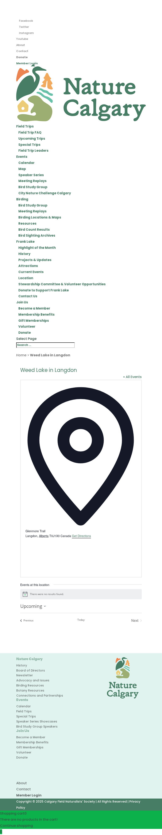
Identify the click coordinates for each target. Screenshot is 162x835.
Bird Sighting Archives (36, 235)
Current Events (31, 272)
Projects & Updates (34, 260)
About (20, 45)
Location (25, 278)
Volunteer (26, 326)
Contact (22, 51)
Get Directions (81, 536)
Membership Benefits (36, 314)
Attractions (28, 266)
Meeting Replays (32, 181)
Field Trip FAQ (29, 132)
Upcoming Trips (31, 138)
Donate (22, 57)
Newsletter (24, 675)
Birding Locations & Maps (39, 217)
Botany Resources (30, 690)
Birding (22, 199)
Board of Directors (30, 670)
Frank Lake (25, 241)
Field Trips (25, 126)
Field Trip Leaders (33, 150)
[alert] (81, 594)
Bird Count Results (34, 229)
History (24, 254)
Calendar (26, 163)
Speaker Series (31, 175)
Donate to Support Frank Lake (43, 290)
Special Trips (29, 144)
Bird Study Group (32, 187)
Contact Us (27, 296)
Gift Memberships (33, 320)
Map (22, 169)
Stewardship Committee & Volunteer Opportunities (62, 284)
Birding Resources (30, 685)
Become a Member (34, 308)
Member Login (27, 63)
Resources (27, 223)
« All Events (132, 376)
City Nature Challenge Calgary (44, 193)
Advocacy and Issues (32, 680)
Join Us (22, 302)
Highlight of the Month (37, 247)
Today (81, 620)
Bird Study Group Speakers (37, 726)
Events (21, 156)
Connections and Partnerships (39, 695)
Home (21, 355)
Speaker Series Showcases (36, 721)
